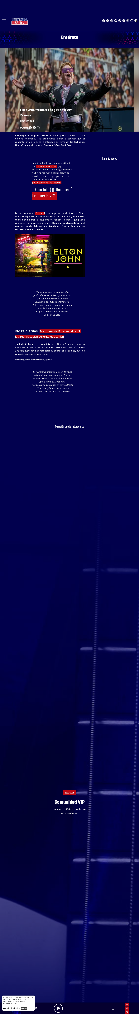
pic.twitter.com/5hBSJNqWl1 (46, 182)
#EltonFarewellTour (46, 166)
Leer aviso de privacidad (11, 1008)
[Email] (132, 20)
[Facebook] (103, 20)
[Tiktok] (119, 20)
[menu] (4, 21)
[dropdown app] (128, 20)
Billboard (40, 213)
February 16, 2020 (44, 196)
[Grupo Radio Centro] (123, 20)
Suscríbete (69, 793)
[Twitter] (107, 20)
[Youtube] (115, 20)
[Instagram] (111, 20)
